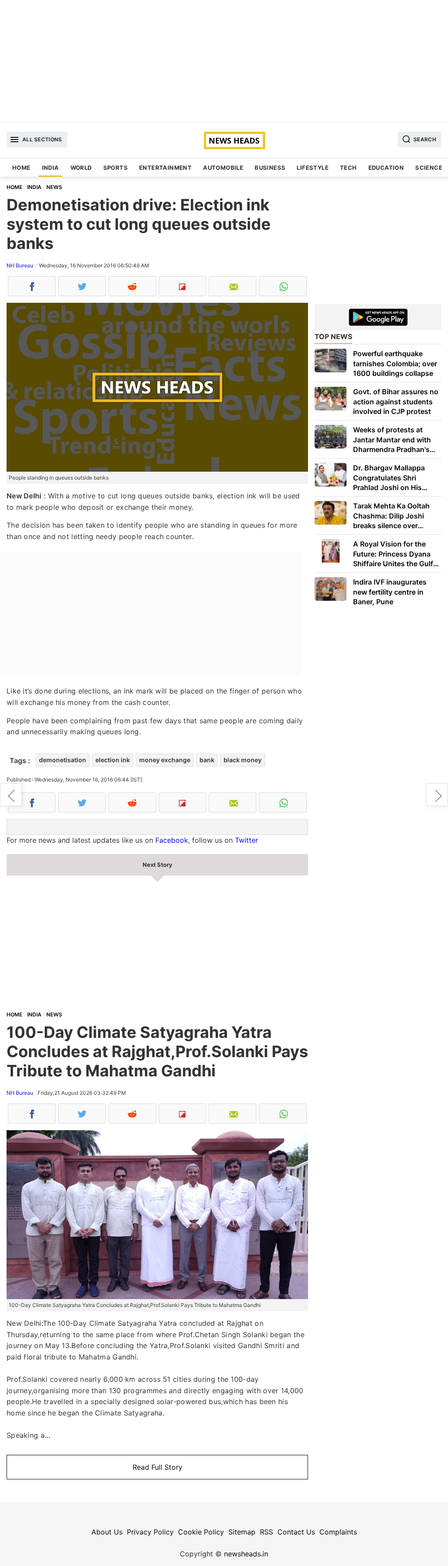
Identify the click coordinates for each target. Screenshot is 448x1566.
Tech (348, 167)
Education (386, 167)
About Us (106, 1531)
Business (270, 167)
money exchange (164, 760)
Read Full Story (157, 1467)
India (50, 167)
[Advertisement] (224, 61)
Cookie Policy (201, 1531)
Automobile (223, 167)
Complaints (338, 1531)
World (81, 167)
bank (207, 760)
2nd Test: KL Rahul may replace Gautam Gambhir (11, 794)
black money (243, 760)
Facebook (171, 840)
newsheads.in (246, 1553)
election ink (112, 760)
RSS (266, 1531)
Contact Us (296, 1531)
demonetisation (62, 760)
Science (428, 167)
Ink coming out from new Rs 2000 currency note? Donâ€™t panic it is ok (437, 794)
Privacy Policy (150, 1531)
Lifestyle (313, 167)
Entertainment (165, 167)
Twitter (246, 840)
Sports (115, 167)
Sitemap (242, 1531)
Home (21, 167)
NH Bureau (20, 265)
